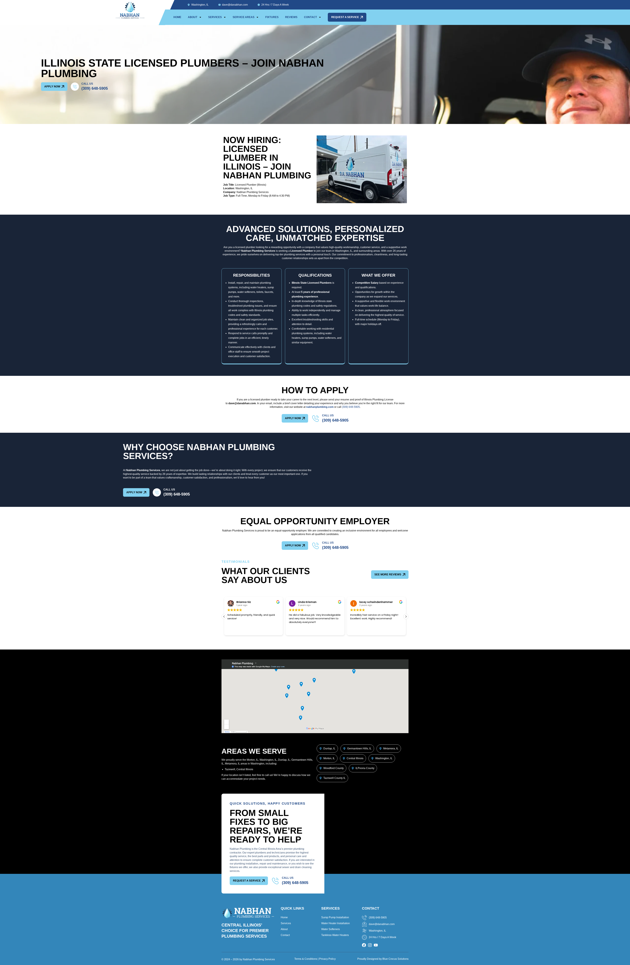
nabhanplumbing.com (320, 407)
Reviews (291, 17)
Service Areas (243, 17)
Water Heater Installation (335, 923)
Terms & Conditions (305, 958)
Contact (310, 17)
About (192, 17)
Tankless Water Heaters (335, 935)
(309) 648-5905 (94, 88)
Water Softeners (330, 929)
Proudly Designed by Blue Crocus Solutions (383, 958)
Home (177, 17)
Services (215, 17)
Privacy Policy (327, 958)
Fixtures (272, 17)
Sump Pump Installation (335, 917)
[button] (405, 616)
